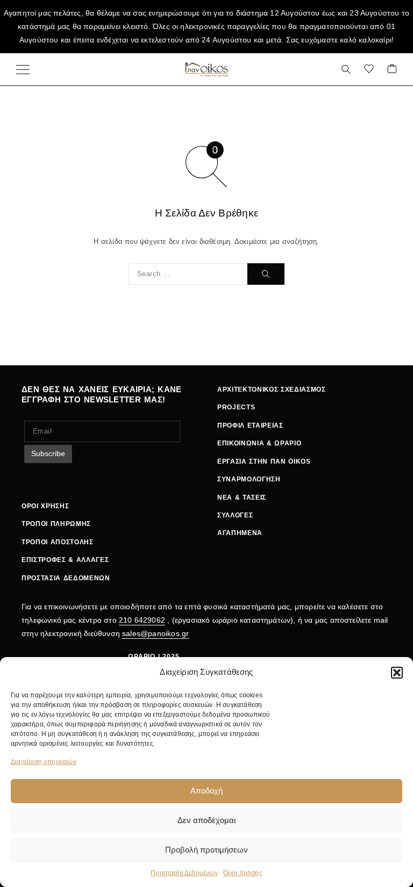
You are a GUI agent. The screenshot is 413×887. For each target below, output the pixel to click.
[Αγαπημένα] (369, 69)
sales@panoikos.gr (155, 633)
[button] (396, 672)
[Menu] (23, 69)
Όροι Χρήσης (242, 873)
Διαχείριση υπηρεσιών (43, 762)
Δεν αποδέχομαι (206, 820)
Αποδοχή (206, 790)
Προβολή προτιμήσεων (206, 849)
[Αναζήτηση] (346, 69)
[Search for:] (188, 274)
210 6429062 (142, 620)
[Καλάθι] (392, 69)
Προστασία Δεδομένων (184, 873)
